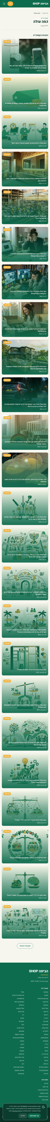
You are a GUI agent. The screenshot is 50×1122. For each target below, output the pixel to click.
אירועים (45, 1002)
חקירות (45, 1021)
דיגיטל (46, 1015)
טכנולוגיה (45, 1024)
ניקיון (22, 1044)
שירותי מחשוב (19, 1070)
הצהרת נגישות (43, 1096)
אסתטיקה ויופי (19, 1002)
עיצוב (46, 1051)
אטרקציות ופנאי (42, 998)
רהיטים (46, 1064)
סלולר (46, 1047)
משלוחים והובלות (18, 1038)
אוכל (22, 992)
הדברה (46, 1018)
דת (23, 1015)
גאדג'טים (21, 1011)
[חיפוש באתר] (10, 3)
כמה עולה (45, 1028)
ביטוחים (21, 1005)
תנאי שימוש (44, 1093)
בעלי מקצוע (20, 1008)
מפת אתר (45, 1100)
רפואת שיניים (43, 1067)
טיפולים (21, 1021)
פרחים (46, 1057)
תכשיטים (21, 1073)
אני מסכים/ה (34, 1116)
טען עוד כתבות (25, 946)
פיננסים (21, 1054)
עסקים (22, 1051)
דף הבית (45, 13)
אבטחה (45, 992)
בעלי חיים (45, 1008)
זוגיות (22, 1018)
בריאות (45, 1011)
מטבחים (21, 1031)
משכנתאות (44, 1038)
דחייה (23, 1116)
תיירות (46, 1073)
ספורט (22, 1047)
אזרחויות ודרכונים (18, 995)
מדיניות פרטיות (43, 1090)
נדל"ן (46, 1044)
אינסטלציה (20, 998)
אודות (46, 1083)
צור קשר (45, 1087)
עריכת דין (45, 1054)
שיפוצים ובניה (43, 1070)
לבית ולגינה (20, 1028)
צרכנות (21, 1060)
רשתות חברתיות (18, 1067)
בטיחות (45, 1005)
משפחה (45, 1041)
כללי (22, 1024)
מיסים (46, 1034)
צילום (46, 1060)
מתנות (22, 1041)
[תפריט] (4, 3)
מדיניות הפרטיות (17, 1111)
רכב (23, 1064)
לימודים (45, 1031)
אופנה (46, 995)
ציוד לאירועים (19, 1057)
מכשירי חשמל (19, 1034)
